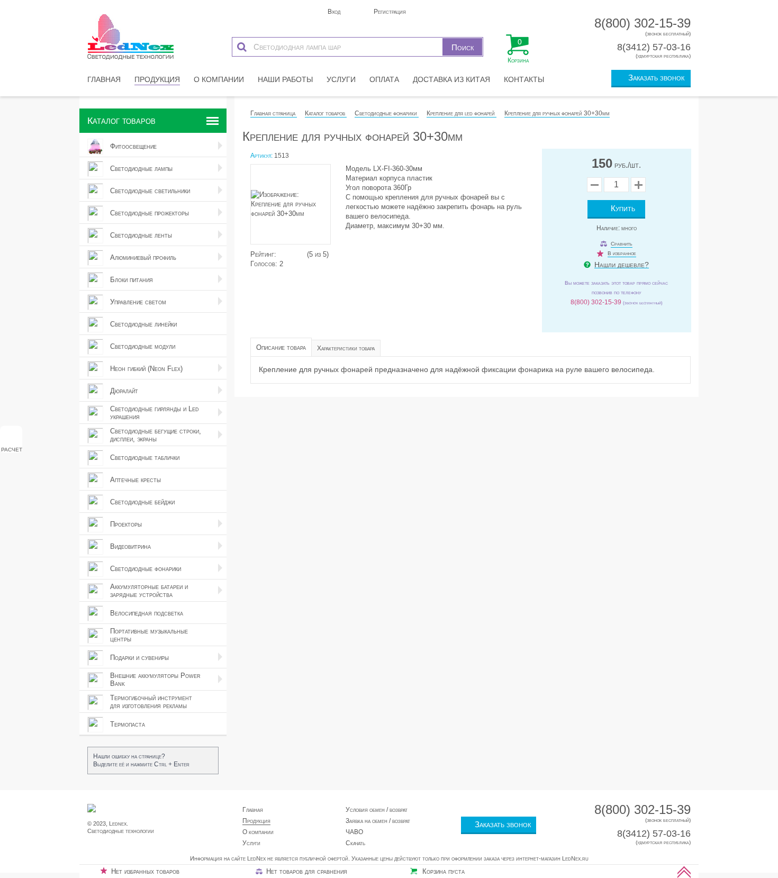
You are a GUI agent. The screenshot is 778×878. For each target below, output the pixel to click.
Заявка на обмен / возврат (378, 821)
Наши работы (285, 79)
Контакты (524, 79)
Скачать (355, 843)
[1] (281, 254)
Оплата (384, 79)
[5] (302, 254)
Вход (333, 11)
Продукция (157, 79)
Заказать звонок (654, 77)
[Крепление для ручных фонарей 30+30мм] (295, 207)
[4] (297, 254)
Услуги (341, 79)
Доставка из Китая (451, 79)
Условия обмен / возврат (377, 809)
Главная (104, 79)
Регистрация (389, 11)
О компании (219, 79)
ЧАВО (354, 832)
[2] (286, 254)
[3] (291, 254)
